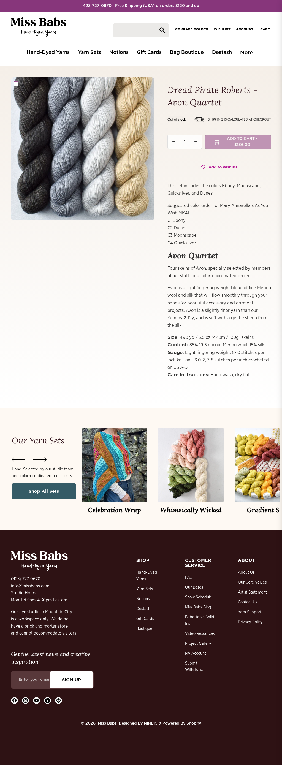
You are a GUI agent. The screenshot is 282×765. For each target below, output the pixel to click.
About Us (246, 572)
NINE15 (151, 723)
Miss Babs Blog (198, 607)
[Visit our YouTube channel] (36, 700)
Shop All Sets (44, 491)
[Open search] (141, 30)
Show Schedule (198, 597)
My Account (195, 653)
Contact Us (247, 602)
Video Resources (200, 633)
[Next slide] (40, 459)
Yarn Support (249, 612)
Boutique (144, 629)
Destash (143, 609)
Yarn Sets (144, 589)
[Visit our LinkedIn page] (47, 700)
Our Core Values (252, 582)
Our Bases (194, 587)
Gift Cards (145, 619)
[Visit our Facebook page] (14, 700)
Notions (143, 599)
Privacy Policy (250, 622)
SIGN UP (71, 679)
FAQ (188, 577)
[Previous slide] (18, 459)
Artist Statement (252, 592)
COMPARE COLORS (191, 29)
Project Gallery (198, 643)
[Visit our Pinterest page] (58, 700)
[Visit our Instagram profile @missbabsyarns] (25, 700)
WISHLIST (222, 29)
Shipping (216, 119)
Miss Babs (107, 723)
